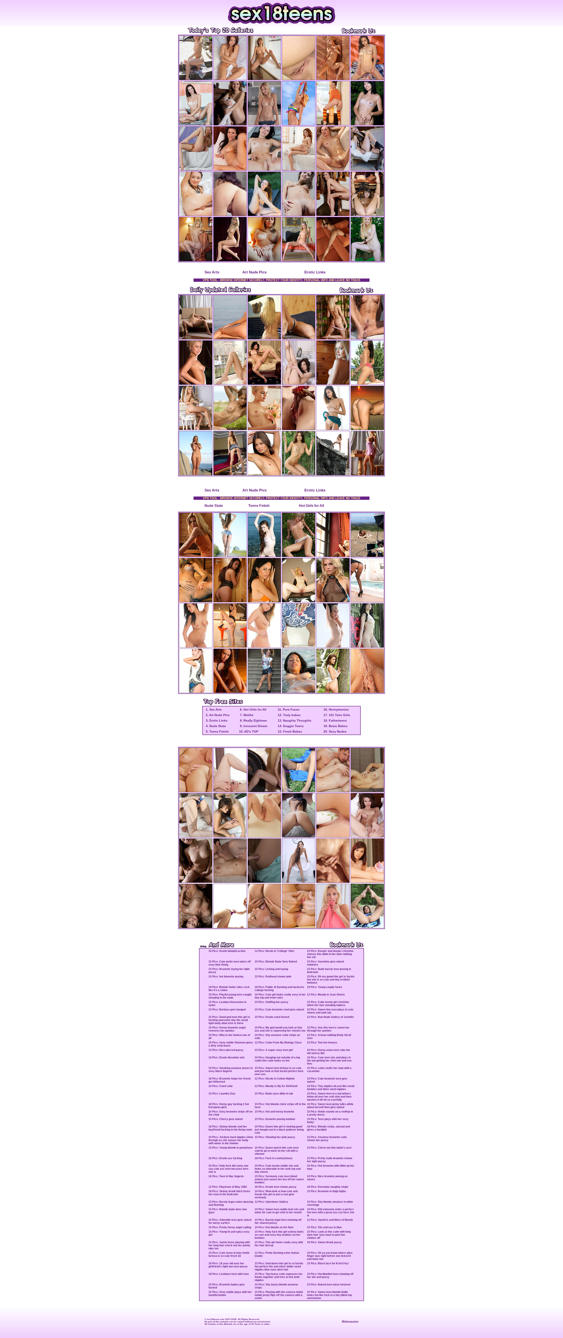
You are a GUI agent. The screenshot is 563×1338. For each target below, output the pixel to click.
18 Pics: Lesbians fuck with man (228, 1274)
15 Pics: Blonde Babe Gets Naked (276, 961)
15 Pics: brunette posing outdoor (275, 1119)
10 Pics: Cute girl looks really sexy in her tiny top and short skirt (280, 996)
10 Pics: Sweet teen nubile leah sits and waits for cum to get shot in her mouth (279, 1211)
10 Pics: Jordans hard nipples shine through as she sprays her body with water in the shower (230, 1140)
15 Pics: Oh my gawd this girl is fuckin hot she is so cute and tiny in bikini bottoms (330, 979)
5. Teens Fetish (217, 731)
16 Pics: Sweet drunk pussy (324, 1242)
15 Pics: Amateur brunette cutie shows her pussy (327, 1139)
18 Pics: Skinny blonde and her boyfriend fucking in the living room (230, 1128)
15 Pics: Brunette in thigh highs (326, 1191)
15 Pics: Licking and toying (271, 969)
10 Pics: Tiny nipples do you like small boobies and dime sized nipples (330, 1088)
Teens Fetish (259, 506)
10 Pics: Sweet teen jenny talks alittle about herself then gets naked (330, 1106)
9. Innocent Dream (253, 726)
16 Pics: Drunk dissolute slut (226, 1057)
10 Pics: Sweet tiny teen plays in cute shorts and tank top (330, 1011)
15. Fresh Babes (290, 731)
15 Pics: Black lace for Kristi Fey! (328, 1263)
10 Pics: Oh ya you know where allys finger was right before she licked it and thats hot (330, 1256)
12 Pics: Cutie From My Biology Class (278, 1042)
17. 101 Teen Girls (337, 715)
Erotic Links (314, 272)
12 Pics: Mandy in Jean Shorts (326, 994)
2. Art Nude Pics (217, 715)
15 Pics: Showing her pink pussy (275, 1137)
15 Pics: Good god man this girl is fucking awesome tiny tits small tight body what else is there (229, 1020)
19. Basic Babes (335, 726)
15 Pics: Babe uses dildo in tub (274, 1093)
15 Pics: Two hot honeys (322, 1042)
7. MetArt (246, 715)
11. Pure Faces (289, 709)
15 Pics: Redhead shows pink (273, 976)
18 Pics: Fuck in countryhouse (273, 1158)
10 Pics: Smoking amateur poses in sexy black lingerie (230, 1070)
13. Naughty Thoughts (294, 720)
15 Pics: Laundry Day (221, 1093)
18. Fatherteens (335, 720)
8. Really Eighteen (253, 720)
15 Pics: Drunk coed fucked (272, 1017)
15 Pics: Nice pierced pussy (225, 1050)
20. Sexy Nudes (335, 731)
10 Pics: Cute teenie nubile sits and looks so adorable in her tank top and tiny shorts (278, 1168)
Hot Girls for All (311, 506)
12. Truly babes (289, 715)
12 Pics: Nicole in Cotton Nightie (275, 1078)
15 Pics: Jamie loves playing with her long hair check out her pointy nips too (229, 1245)
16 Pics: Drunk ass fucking (225, 1158)
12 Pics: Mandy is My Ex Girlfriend (276, 1086)
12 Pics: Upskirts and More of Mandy (330, 1219)
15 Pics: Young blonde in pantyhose (230, 1147)
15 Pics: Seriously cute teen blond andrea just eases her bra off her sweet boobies (279, 1179)
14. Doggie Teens (291, 726)
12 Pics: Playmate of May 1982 (227, 1186)
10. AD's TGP (248, 731)
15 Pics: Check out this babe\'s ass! (329, 1147)
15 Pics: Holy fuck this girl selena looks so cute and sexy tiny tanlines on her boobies (279, 1234)
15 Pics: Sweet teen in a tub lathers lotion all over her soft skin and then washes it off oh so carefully (329, 1096)
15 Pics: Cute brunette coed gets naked (279, 1009)
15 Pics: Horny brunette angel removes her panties (227, 1029)
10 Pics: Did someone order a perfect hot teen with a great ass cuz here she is (330, 1212)
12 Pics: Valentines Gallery (271, 1201)
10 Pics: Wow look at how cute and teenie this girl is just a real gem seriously (276, 1194)
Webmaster (350, 1321)
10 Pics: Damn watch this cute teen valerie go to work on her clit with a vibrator (277, 1150)
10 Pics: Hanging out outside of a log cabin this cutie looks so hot (277, 1059)
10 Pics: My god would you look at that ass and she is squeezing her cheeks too (280, 1029)
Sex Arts (212, 272)
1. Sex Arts (213, 709)
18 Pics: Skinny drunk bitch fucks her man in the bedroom (229, 1193)
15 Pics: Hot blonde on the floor (274, 1227)
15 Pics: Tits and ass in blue (324, 1227)
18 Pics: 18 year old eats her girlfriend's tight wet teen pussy (228, 1265)
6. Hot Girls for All (252, 709)
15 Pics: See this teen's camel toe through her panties (328, 1029)
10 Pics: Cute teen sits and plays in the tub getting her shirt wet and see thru (329, 1060)
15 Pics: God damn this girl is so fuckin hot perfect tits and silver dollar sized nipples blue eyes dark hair (279, 1266)
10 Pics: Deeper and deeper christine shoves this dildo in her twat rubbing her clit (330, 954)
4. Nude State (215, 726)
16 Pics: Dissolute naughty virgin (327, 1186)
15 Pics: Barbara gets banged (227, 1009)
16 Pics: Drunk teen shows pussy (275, 1186)
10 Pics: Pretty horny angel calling (229, 1227)
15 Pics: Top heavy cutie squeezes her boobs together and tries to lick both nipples (279, 1277)
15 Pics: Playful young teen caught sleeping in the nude (230, 996)
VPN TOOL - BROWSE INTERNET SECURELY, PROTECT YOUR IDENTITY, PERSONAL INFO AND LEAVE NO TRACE (281, 280)
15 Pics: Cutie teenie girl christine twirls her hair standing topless (328, 1004)
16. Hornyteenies (336, 709)
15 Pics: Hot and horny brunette (274, 1111)
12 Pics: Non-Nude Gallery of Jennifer (330, 1017)
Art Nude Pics (254, 272)
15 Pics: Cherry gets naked (225, 1119)
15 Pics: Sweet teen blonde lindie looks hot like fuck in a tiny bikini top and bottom (329, 1295)
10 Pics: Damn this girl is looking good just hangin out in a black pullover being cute (279, 1129)
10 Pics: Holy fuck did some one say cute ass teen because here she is (228, 1168)
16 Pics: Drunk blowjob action (226, 951)
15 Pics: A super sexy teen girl (274, 1050)
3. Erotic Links (216, 720)
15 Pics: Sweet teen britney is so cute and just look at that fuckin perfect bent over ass (279, 1071)
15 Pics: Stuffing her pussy (271, 1002)
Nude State (214, 506)
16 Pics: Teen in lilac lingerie (226, 1176)
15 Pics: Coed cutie (220, 1086)
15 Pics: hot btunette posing (225, 976)
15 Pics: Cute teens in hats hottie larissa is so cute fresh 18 (229, 1254)
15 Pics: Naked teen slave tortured (328, 1284)
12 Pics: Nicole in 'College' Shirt (274, 951)
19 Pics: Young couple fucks (324, 987)
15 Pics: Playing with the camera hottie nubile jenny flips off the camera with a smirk (279, 1295)
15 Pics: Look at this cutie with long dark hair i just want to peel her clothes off (329, 1234)
